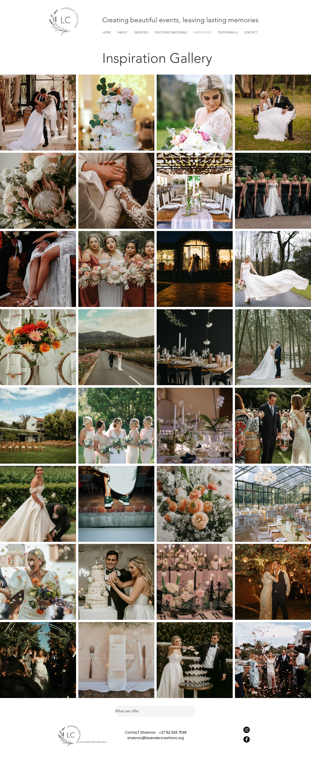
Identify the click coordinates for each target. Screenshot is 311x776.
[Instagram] (246, 730)
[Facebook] (246, 739)
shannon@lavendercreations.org (155, 738)
